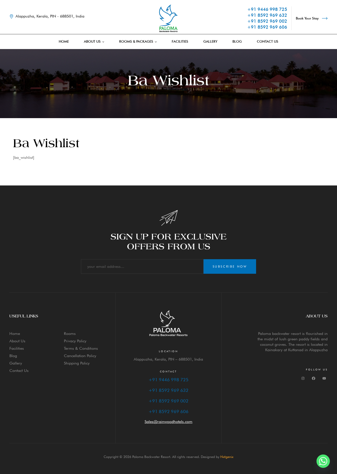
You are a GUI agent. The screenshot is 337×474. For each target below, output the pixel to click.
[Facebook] (313, 378)
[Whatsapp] (323, 461)
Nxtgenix (226, 457)
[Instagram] (303, 378)
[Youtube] (324, 378)
